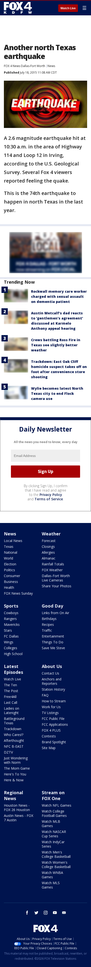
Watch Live (68, 8)
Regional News (13, 795)
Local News (13, 540)
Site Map (49, 747)
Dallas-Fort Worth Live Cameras (56, 577)
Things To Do (52, 642)
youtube (55, 913)
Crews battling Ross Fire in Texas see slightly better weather (55, 345)
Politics (9, 570)
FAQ (45, 695)
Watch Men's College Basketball (56, 854)
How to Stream (54, 701)
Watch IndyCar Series (53, 844)
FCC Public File (53, 718)
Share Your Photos (56, 586)
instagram (46, 913)
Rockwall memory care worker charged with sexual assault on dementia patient (59, 296)
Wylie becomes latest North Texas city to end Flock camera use (57, 393)
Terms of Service (48, 499)
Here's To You (15, 774)
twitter (36, 913)
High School (13, 653)
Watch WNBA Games (52, 874)
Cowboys (11, 612)
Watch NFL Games (56, 805)
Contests (49, 736)
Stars (8, 630)
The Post (11, 690)
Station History (53, 689)
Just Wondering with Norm (16, 760)
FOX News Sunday (18, 593)
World (8, 558)
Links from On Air (55, 612)
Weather (51, 534)
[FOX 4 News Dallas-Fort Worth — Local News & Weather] (18, 8)
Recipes (48, 624)
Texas (8, 546)
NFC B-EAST (14, 746)
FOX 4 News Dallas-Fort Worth (24, 66)
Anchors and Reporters (51, 681)
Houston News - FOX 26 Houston (17, 807)
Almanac (48, 558)
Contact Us (50, 673)
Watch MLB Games (51, 823)
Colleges (10, 648)
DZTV (8, 752)
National (10, 552)
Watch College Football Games (54, 813)
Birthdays (49, 618)
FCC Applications (55, 724)
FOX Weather (52, 570)
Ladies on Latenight (11, 710)
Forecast (49, 540)
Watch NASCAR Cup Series (54, 833)
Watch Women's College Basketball (56, 864)
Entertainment (53, 636)
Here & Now (14, 780)
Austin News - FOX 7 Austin (18, 817)
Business (11, 581)
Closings (48, 546)
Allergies (48, 552)
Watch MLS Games (51, 885)
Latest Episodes (13, 669)
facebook (27, 913)
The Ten (10, 685)
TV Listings (50, 712)
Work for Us (51, 707)
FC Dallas (11, 636)
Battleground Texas (14, 720)
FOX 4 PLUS (51, 730)
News (51, 66)
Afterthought (14, 740)
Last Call (10, 702)
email (64, 913)
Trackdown (12, 728)
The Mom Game (17, 768)
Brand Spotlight (54, 742)
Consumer (12, 575)
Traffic (47, 630)
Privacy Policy (51, 494)
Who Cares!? (13, 734)
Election (10, 564)
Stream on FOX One (53, 795)
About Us (52, 666)
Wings (8, 642)
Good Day (52, 606)
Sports (11, 606)
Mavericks (12, 624)
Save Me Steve (53, 648)
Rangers (10, 618)
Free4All (10, 696)
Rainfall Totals (53, 564)
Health (9, 587)
